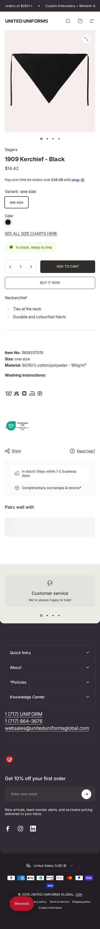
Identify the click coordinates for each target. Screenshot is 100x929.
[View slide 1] (41, 615)
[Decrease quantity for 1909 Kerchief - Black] (10, 267)
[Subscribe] (86, 794)
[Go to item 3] (53, 139)
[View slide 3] (53, 615)
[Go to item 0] (41, 139)
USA (78, 894)
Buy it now (50, 283)
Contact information (50, 907)
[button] (8, 222)
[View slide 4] (59, 615)
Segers (11, 149)
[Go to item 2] (47, 139)
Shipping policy (81, 901)
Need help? (86, 451)
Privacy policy (37, 901)
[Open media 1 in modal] (86, 39)
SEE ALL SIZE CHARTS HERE (31, 233)
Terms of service (59, 901)
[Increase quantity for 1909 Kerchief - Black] (31, 267)
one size (16, 202)
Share (16, 451)
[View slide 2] (47, 615)
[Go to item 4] (59, 139)
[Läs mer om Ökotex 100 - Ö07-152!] (17, 425)
